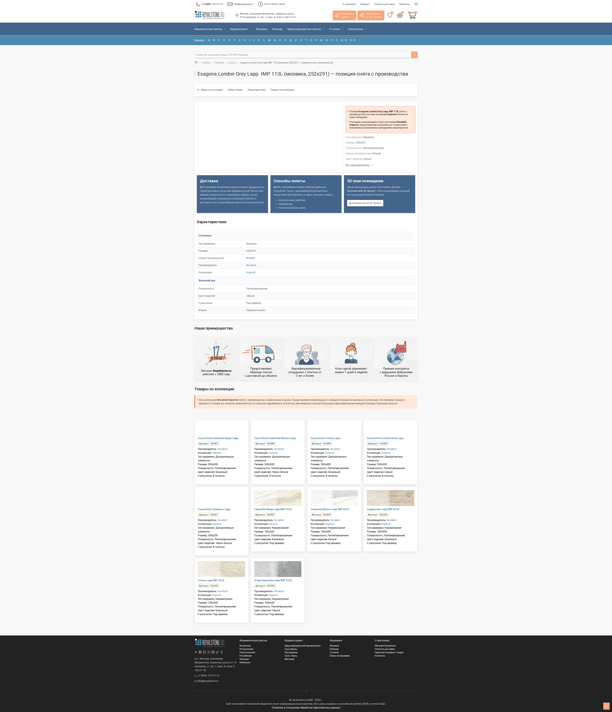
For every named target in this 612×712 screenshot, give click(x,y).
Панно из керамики (340, 655)
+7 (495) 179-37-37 (208, 675)
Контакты (380, 655)
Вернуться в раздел (212, 89)
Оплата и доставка (385, 649)
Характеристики (257, 89)
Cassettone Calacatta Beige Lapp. (218, 438)
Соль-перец (291, 655)
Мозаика (334, 645)
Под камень (291, 649)
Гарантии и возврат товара (389, 652)
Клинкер (334, 649)
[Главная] (196, 62)
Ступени (334, 652)
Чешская (244, 659)
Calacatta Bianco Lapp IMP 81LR (330, 509)
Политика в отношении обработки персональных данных (306, 707)
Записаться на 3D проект (367, 203)
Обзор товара (235, 89)
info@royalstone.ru (207, 681)
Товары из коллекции (282, 89)
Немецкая (245, 662)
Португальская (247, 652)
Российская (246, 655)
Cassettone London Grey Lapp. (385, 438)
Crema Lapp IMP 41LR (211, 580)
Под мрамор (291, 652)
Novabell (251, 265)
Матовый (289, 659)
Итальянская (246, 649)
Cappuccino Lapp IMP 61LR (383, 509)
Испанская (245, 645)
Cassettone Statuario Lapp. (214, 509)
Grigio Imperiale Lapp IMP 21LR (273, 580)
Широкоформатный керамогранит (303, 645)
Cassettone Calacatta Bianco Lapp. (275, 438)
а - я (344, 40)
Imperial (250, 272)
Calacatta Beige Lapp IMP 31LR (272, 509)
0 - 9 (352, 40)
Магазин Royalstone (385, 645)
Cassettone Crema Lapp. (326, 438)
